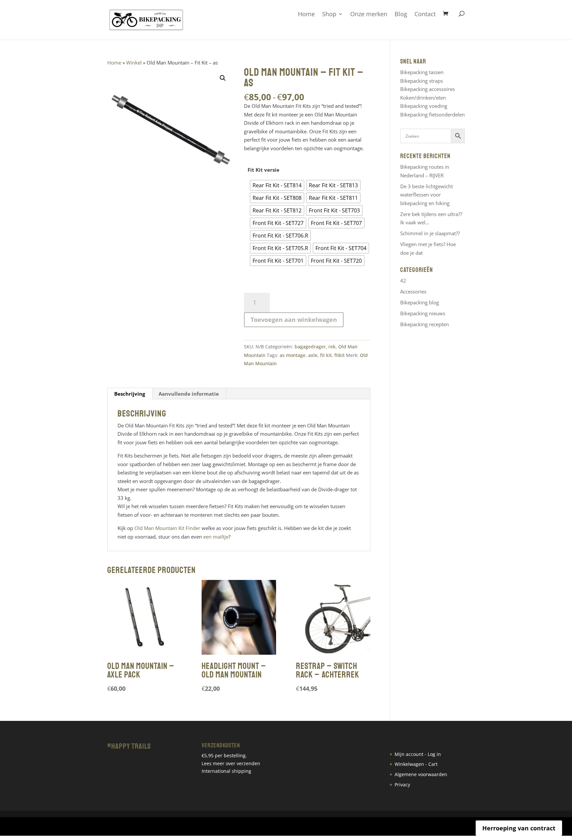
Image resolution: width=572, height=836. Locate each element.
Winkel (134, 62)
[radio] (277, 185)
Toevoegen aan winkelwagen (294, 320)
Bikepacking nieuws (422, 313)
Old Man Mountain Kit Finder (167, 528)
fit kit (326, 355)
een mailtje (215, 536)
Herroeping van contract (518, 828)
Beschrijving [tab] (129, 393)
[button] (223, 78)
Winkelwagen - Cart (416, 764)
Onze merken (368, 14)
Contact (425, 14)
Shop (329, 14)
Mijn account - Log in (418, 754)
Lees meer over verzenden (231, 763)
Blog (401, 14)
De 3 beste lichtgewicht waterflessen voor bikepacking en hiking (426, 194)
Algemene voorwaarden (421, 774)
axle (312, 355)
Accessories (413, 291)
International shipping (226, 771)
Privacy (402, 784)
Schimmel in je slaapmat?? (430, 233)
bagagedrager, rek (315, 346)
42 (403, 280)
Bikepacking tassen (422, 72)
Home (306, 14)
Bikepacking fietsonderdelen (432, 114)
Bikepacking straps (421, 80)
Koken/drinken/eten (423, 97)
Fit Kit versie (263, 169)
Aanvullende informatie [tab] (189, 393)
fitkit (339, 355)
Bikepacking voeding (423, 106)
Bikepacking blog (419, 302)
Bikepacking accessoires (427, 89)
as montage (293, 355)
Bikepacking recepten (424, 324)
